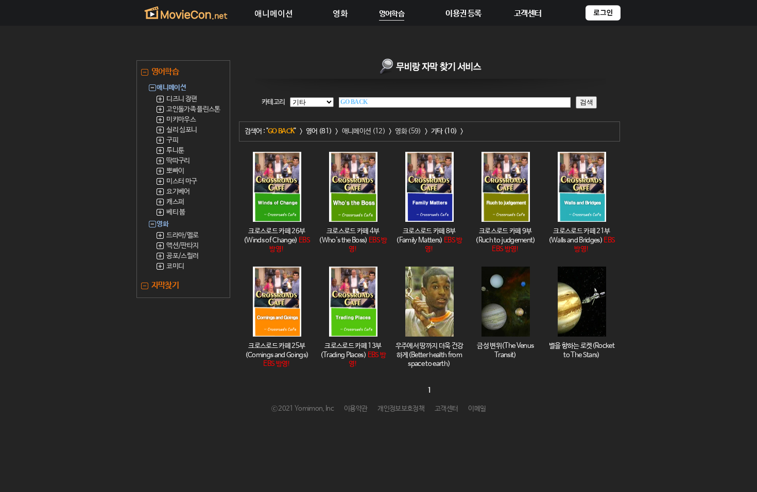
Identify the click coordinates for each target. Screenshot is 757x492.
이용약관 (355, 409)
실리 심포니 (181, 130)
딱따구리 (178, 161)
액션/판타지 (182, 246)
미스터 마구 (181, 181)
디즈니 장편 (181, 99)
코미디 (175, 266)
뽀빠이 (175, 171)
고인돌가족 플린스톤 (193, 109)
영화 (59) (408, 131)
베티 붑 (175, 212)
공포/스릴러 (182, 256)
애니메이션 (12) (363, 131)
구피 (172, 140)
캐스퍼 (175, 202)
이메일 (477, 409)
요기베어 (178, 192)
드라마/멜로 (182, 235)
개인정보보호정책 (400, 409)
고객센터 (446, 409)
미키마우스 (181, 120)
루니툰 (175, 150)
